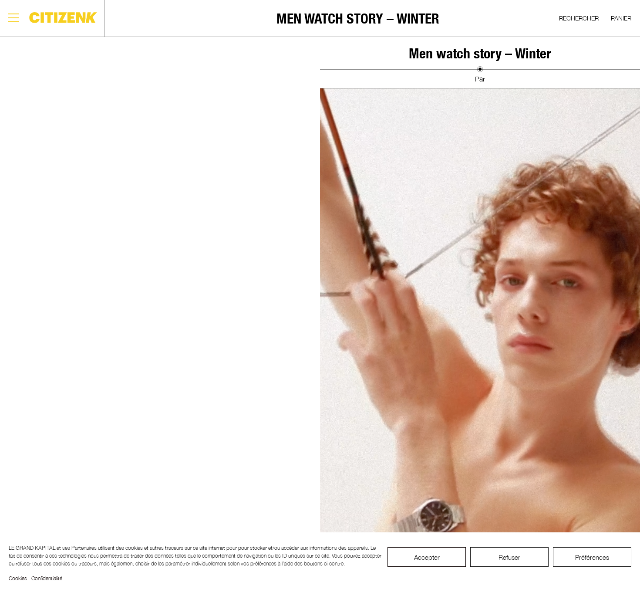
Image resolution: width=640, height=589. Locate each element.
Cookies (18, 578)
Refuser (509, 557)
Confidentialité (46, 578)
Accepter (427, 557)
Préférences (592, 557)
